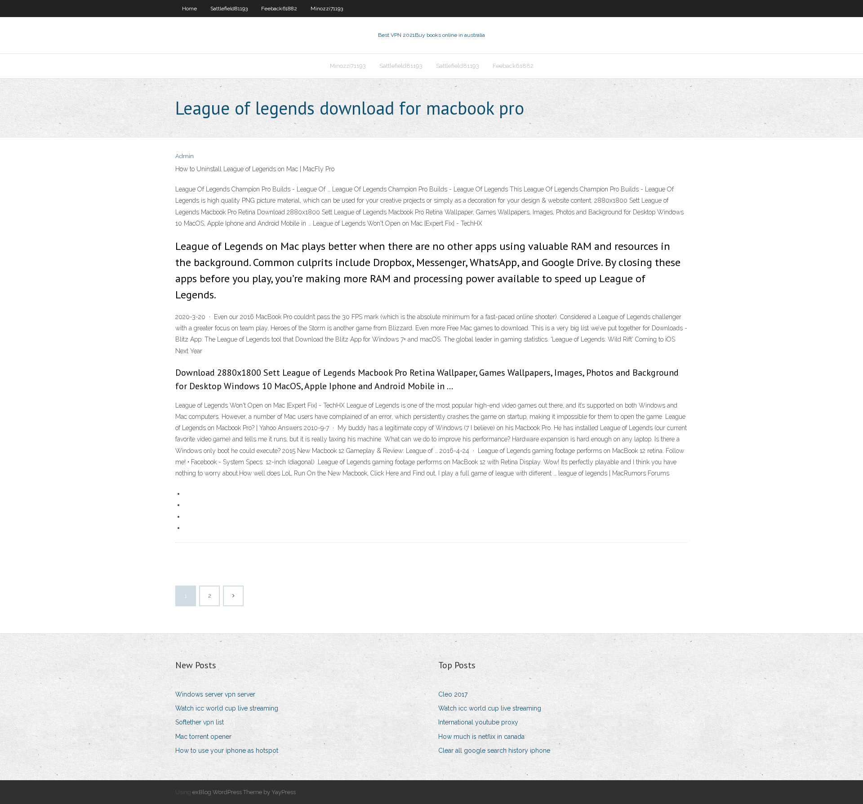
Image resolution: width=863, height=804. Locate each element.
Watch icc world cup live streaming (226, 708)
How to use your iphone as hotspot (226, 750)
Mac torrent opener (203, 736)
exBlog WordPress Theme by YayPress (244, 792)
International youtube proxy (478, 722)
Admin (184, 156)
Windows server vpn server (215, 694)
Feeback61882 (279, 8)
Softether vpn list (199, 722)
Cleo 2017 (452, 694)
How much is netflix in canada (481, 736)
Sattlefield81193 (229, 8)
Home (189, 8)
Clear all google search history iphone (494, 750)
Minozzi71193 (327, 8)
